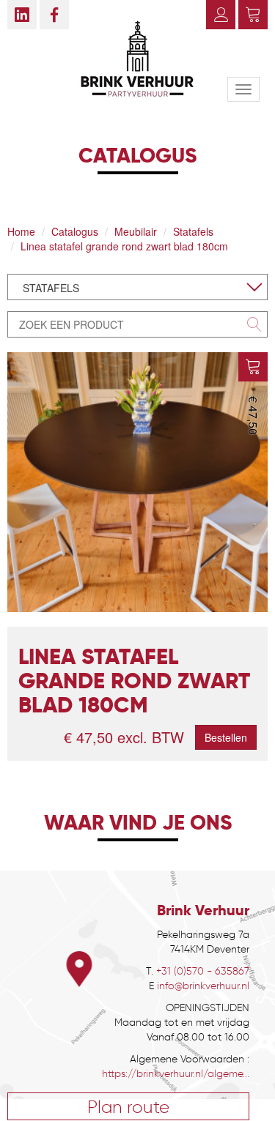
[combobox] (137, 287)
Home (21, 231)
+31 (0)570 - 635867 (202, 971)
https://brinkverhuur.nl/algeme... (175, 1074)
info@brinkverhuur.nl (203, 986)
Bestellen (226, 737)
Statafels (193, 231)
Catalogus (74, 231)
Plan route (128, 1106)
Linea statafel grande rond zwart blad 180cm (124, 246)
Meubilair (135, 231)
